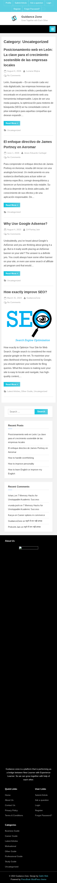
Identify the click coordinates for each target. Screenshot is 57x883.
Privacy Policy (11, 810)
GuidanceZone (33, 298)
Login (49, 3)
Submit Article (21, 3)
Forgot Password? (32, 9)
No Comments (13, 75)
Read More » (13, 124)
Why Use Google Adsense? (25, 224)
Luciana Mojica (33, 71)
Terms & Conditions (14, 815)
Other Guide (27, 391)
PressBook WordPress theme (33, 879)
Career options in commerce (31, 515)
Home (8, 795)
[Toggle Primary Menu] (52, 29)
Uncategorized (14, 130)
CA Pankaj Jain (33, 229)
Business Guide (12, 831)
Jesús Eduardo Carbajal (35, 153)
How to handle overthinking (21, 458)
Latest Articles (13, 391)
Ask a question (36, 3)
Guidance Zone (31, 16)
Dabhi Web (43, 876)
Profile (8, 3)
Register (17, 9)
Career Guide (11, 836)
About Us (9, 800)
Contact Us (10, 805)
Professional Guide (14, 856)
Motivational (10, 846)
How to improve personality (21, 463)
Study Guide (10, 861)
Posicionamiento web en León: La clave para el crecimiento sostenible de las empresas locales (27, 438)
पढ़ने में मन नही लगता (34, 521)
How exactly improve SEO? (25, 292)
